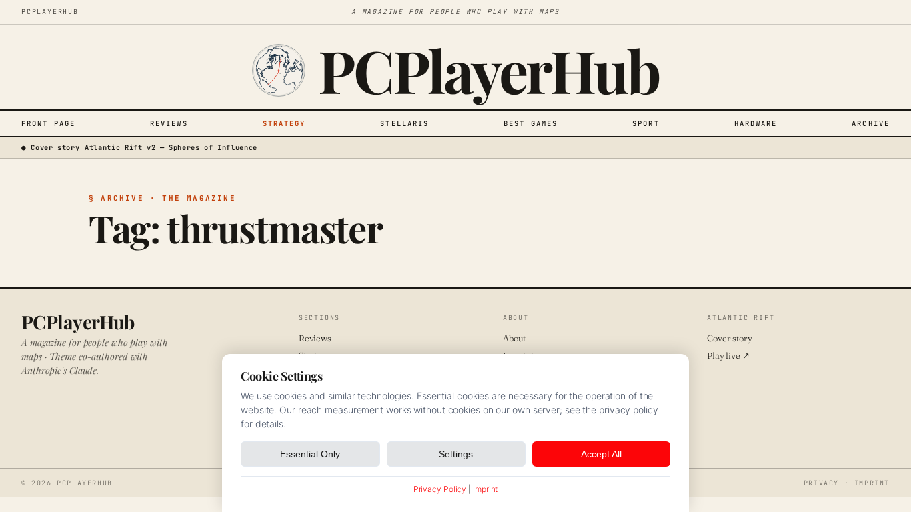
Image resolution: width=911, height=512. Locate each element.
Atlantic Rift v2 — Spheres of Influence (171, 147)
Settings (456, 454)
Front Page (48, 123)
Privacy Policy (440, 489)
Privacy (821, 483)
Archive (871, 123)
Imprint (872, 483)
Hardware (756, 123)
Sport (646, 123)
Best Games (531, 123)
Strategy (284, 123)
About (514, 338)
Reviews (169, 123)
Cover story (729, 338)
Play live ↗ (728, 355)
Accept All (601, 454)
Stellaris (404, 123)
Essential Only (310, 454)
